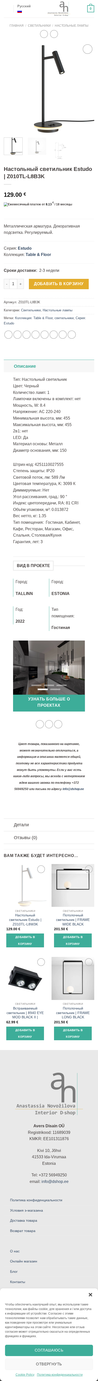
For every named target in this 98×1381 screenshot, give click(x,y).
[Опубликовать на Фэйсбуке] (17, 334)
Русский (24, 6)
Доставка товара (23, 1220)
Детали (21, 824)
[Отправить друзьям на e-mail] (35, 334)
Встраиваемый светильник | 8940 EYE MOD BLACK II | (25, 1012)
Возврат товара (22, 1231)
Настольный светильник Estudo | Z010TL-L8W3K (25, 919)
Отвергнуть (49, 1364)
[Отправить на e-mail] (58, 724)
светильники (64, 318)
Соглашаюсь (49, 1350)
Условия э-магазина (26, 1210)
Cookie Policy (25, 1374)
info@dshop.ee (73, 789)
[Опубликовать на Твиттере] (26, 334)
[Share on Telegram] (72, 334)
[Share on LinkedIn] (54, 334)
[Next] (86, 88)
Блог (14, 1272)
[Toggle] (9, 366)
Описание (25, 366)
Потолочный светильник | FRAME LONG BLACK (73, 1012)
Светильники (39, 25)
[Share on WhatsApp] (8, 334)
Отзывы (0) (25, 837)
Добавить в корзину (59, 284)
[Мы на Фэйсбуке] (40, 724)
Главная (17, 25)
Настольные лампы (71, 25)
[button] (90, 1294)
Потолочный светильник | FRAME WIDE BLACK (73, 919)
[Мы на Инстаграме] (49, 724)
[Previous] (11, 88)
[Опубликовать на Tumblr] (63, 334)
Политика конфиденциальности (60, 1374)
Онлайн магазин (23, 1261)
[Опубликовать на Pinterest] (44, 334)
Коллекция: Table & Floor (34, 318)
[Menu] (7, 9)
